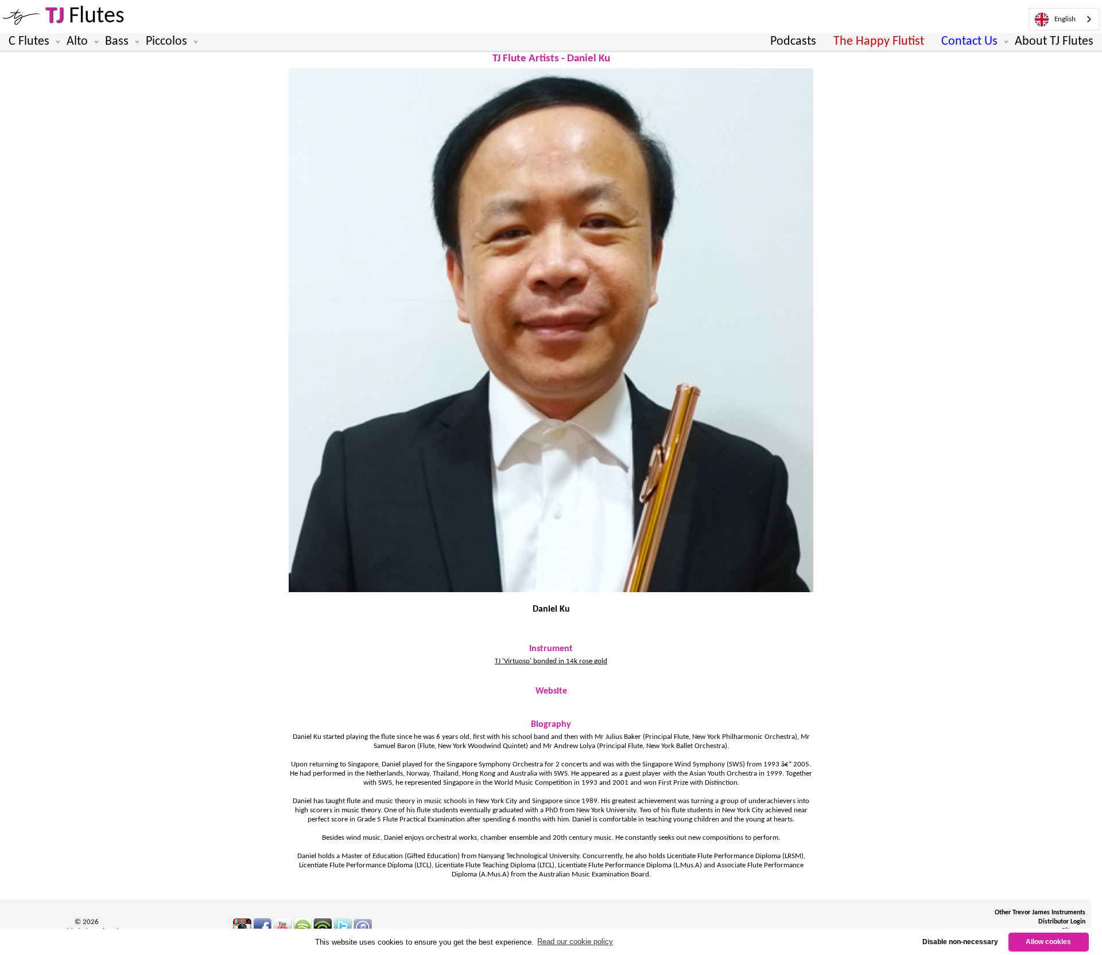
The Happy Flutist (878, 41)
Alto (77, 41)
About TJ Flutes (1054, 41)
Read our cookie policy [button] (575, 941)
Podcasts (793, 41)
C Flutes (29, 41)
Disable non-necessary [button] (960, 941)
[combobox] (1064, 19)
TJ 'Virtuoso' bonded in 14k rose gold (551, 661)
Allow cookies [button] (1048, 941)
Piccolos (166, 41)
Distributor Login (1061, 921)
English (1065, 19)
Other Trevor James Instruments (1040, 912)
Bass (117, 41)
